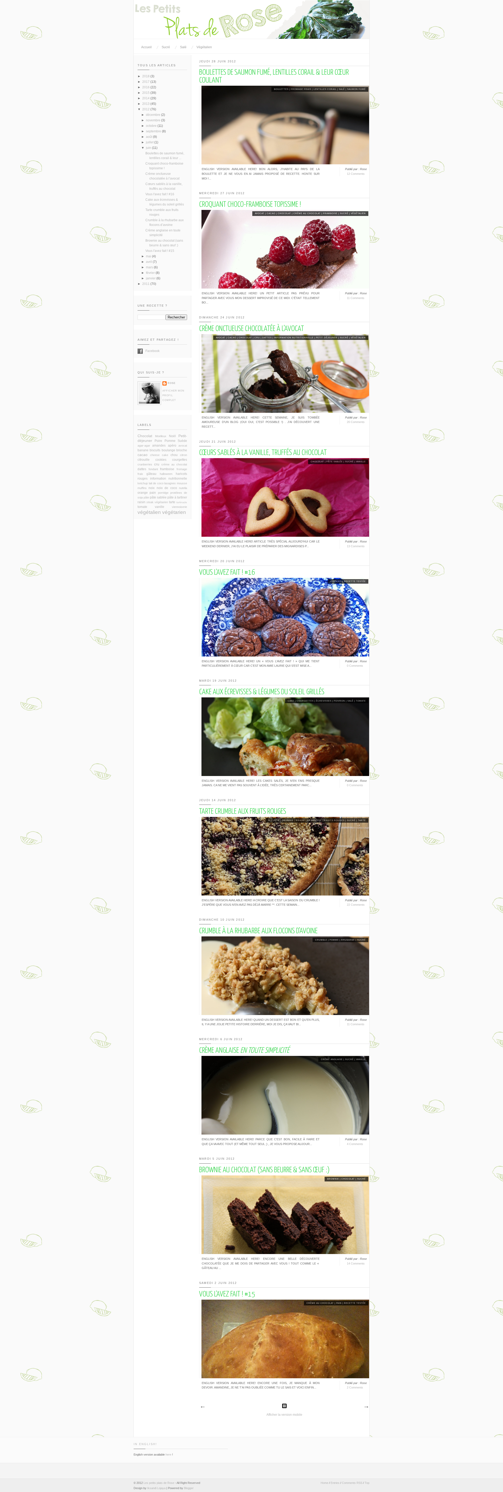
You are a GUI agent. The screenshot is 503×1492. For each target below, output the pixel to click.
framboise (330, 213)
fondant (153, 469)
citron (183, 455)
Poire (158, 441)
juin (149, 148)
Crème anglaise (244, 1050)
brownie (333, 1179)
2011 (146, 284)
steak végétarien (157, 502)
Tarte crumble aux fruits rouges (242, 811)
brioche (181, 450)
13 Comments (356, 546)
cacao (271, 213)
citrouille (144, 460)
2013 (146, 104)
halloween (166, 473)
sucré (344, 213)
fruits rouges (334, 820)
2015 (146, 93)
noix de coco (167, 488)
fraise (300, 820)
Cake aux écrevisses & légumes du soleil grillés (261, 692)
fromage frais (301, 89)
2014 (146, 98)
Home (324, 1482)
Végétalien (204, 47)
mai (149, 256)
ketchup (143, 483)
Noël (172, 436)
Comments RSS (352, 1482)
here (168, 1454)
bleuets (273, 820)
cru (257, 338)
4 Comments (355, 1144)
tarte (362, 820)
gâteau (151, 474)
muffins (142, 488)
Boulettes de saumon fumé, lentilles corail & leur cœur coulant (274, 76)
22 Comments (356, 904)
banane (143, 450)
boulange (168, 450)
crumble (288, 820)
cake (291, 701)
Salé (183, 47)
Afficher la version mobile (284, 1415)
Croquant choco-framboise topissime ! (250, 204)
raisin (141, 502)
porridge (163, 492)
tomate (361, 701)
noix (152, 488)
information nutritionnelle (294, 338)
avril (149, 262)
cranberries (145, 464)
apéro (172, 445)
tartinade (181, 502)
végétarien (174, 512)
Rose (172, 383)
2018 (146, 76)
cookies (336, 581)
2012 (146, 109)
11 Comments (355, 298)
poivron (339, 701)
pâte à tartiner (177, 497)
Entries (335, 1482)
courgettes (305, 701)
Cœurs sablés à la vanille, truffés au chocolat (263, 453)
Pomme (334, 940)
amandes (159, 445)
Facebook (140, 351)
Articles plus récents (202, 1407)
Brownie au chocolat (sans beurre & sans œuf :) (264, 1170)
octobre (151, 126)
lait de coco (156, 483)
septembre (154, 131)
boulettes (281, 89)
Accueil (146, 47)
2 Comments (355, 1387)
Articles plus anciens (366, 1407)
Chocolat (284, 213)
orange (143, 493)
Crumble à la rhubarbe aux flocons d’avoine (258, 931)
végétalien (358, 213)
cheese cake (159, 455)
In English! (145, 1444)
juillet (150, 142)
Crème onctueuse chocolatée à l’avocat (251, 329)
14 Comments (356, 1263)
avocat (259, 213)
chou (174, 455)
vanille (361, 461)
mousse (182, 483)
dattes (267, 338)
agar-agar (144, 445)
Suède (182, 441)
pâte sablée (334, 461)
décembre (153, 115)
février (151, 273)
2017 (146, 82)
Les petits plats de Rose (159, 1482)
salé (342, 89)
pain (339, 1303)
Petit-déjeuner (326, 338)
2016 (146, 87)
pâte (146, 497)
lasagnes (170, 483)
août (149, 137)
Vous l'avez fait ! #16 (227, 572)
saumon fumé (356, 89)
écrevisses (323, 701)
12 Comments (356, 173)
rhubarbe (348, 940)
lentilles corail (325, 89)
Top (367, 1482)
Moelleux (160, 436)
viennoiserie (179, 506)
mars (150, 267)
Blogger (189, 1488)
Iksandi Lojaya (156, 1488)
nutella (183, 488)
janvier (151, 278)
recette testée (355, 581)
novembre (153, 120)
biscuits (155, 450)
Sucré (166, 47)
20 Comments (356, 422)
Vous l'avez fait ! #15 (227, 1294)
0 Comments (355, 665)
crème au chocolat (307, 213)
